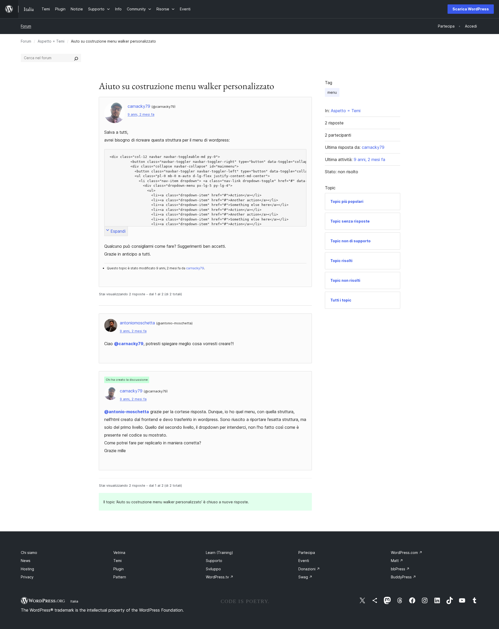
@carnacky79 (128, 343)
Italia (74, 601)
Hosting (27, 569)
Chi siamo (29, 552)
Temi (117, 560)
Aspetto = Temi (51, 41)
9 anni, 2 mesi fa (141, 114)
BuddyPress (403, 577)
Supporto (214, 560)
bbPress (400, 569)
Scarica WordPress (470, 9)
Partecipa (306, 552)
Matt (397, 560)
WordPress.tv (219, 577)
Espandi (118, 231)
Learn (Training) (219, 552)
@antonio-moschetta (126, 411)
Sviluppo (213, 569)
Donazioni (309, 569)
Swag (305, 577)
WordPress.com (406, 552)
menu (332, 92)
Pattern (119, 577)
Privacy (27, 577)
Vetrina (119, 552)
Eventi (303, 560)
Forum (26, 26)
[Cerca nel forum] (76, 58)
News (25, 560)
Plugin (118, 569)
